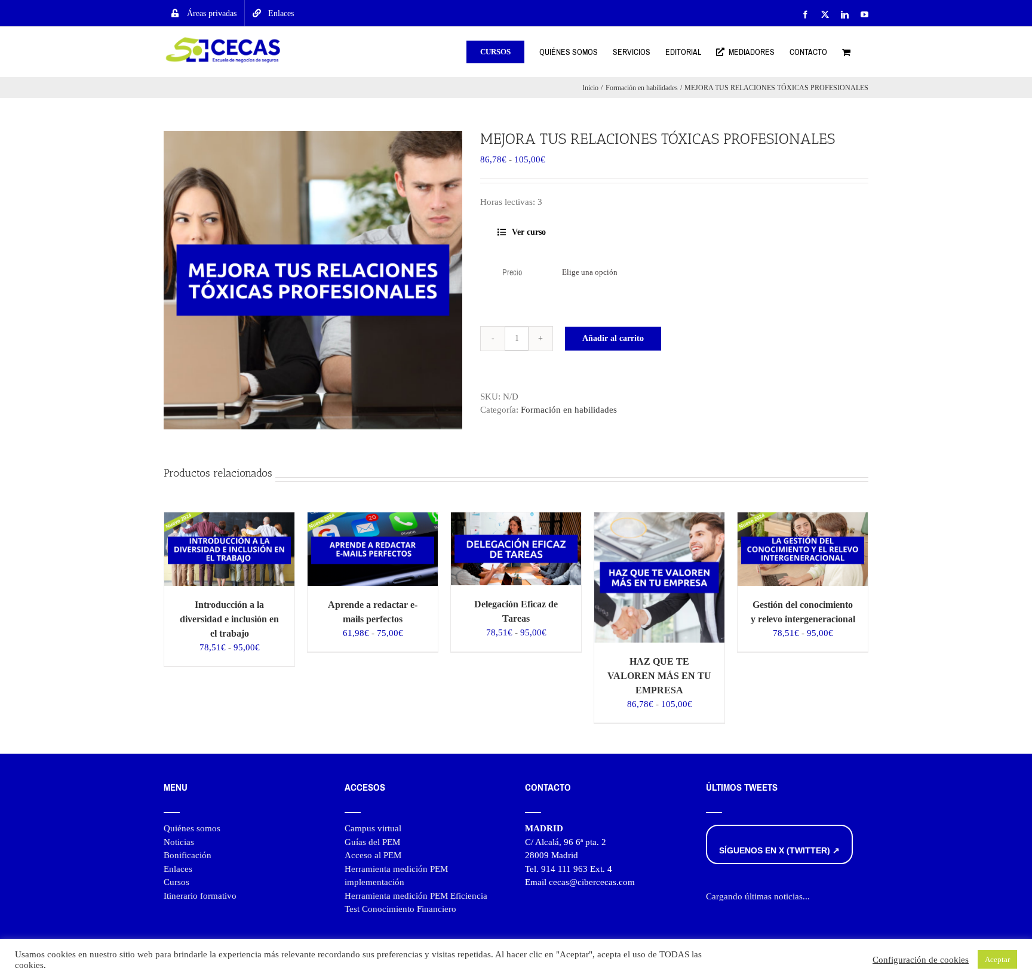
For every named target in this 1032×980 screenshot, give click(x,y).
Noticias (179, 842)
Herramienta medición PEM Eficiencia (416, 896)
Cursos (176, 882)
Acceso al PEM (373, 855)
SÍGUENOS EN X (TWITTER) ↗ (779, 850)
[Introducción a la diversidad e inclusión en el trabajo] (229, 519)
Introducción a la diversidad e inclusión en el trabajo (229, 619)
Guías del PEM (372, 842)
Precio (512, 272)
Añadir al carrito (613, 338)
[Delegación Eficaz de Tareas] (516, 519)
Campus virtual (373, 828)
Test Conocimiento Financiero (400, 909)
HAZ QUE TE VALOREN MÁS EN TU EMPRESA (659, 675)
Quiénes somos (192, 828)
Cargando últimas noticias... (758, 896)
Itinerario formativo (200, 896)
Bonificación (187, 855)
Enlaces (178, 869)
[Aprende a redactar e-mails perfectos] (373, 519)
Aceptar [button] (997, 959)
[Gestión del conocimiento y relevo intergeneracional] (803, 519)
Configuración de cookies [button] (921, 959)
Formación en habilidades (569, 409)
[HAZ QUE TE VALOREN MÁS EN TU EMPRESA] (659, 519)
